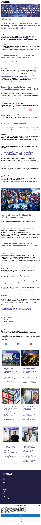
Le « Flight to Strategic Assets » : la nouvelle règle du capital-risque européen (29, 370)
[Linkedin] (4, 479)
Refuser (20, 518)
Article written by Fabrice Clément (16, 330)
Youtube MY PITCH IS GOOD (6, 325)
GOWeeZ (4, 299)
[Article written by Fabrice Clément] (2, 330)
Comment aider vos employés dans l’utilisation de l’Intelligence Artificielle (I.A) (16, 308)
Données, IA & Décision (33, 428)
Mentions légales (6, 498)
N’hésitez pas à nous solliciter (7, 304)
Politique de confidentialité (22, 523)
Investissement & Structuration (12, 352)
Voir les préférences (20, 521)
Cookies (16, 523)
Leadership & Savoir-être (13, 428)
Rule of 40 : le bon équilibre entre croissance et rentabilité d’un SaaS (10, 370)
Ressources (5, 489)
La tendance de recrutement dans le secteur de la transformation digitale (16, 309)
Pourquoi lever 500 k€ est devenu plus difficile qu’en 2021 (10, 408)
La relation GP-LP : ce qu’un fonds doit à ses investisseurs (29, 408)
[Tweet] (39, 339)
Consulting (5, 487)
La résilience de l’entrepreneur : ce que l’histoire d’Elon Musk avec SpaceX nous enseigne (10, 447)
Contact (4, 491)
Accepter (20, 515)
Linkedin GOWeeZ (4, 319)
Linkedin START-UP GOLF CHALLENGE (8, 321)
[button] (39, 505)
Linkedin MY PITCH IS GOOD (6, 323)
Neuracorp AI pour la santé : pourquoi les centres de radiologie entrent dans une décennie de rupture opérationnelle (29, 448)
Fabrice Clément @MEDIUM (6, 317)
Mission (4, 485)
